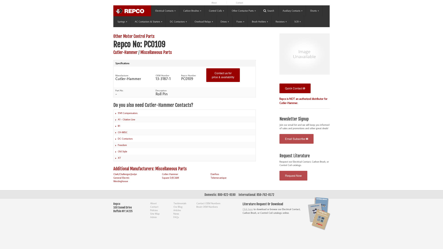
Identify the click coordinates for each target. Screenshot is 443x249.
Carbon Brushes (192, 10)
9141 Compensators (128, 113)
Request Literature (294, 155)
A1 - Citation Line (126, 119)
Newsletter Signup (294, 119)
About (214, 2)
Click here (248, 209)
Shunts (314, 10)
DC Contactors (178, 21)
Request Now (293, 176)
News (176, 213)
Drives (225, 21)
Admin (153, 217)
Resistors (281, 21)
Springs (122, 21)
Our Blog (178, 206)
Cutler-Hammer (125, 52)
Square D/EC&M (170, 177)
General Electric (121, 177)
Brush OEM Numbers (207, 206)
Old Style (122, 151)
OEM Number (162, 75)
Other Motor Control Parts (134, 36)
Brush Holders (260, 21)
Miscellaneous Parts (156, 52)
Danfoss (215, 174)
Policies (154, 210)
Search (270, 10)
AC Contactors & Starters (148, 21)
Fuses (240, 21)
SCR (297, 21)
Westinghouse (120, 181)
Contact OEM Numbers (208, 203)
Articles (177, 210)
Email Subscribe (295, 139)
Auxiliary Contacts (292, 10)
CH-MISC (123, 132)
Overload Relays (204, 21)
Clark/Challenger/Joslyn (125, 174)
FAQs (176, 217)
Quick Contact (294, 88)
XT (119, 157)
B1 (119, 125)
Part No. (119, 90)
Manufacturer (121, 75)
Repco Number (188, 75)
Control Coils (216, 10)
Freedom (122, 145)
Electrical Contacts (165, 10)
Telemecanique (219, 177)
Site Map (155, 213)
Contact (239, 2)
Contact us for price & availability (223, 75)
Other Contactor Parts (244, 10)
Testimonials (179, 203)
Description (161, 90)
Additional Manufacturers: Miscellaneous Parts (150, 168)
